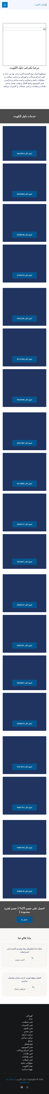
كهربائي (29, 1015)
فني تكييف (28, 1028)
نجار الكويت (27, 1066)
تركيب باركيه (27, 1034)
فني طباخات (27, 1056)
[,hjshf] (27, 1087)
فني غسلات (28, 1059)
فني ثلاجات (28, 1053)
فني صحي (28, 1031)
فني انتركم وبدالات (25, 1050)
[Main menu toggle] (5, 5)
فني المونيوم (27, 1047)
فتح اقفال (28, 1044)
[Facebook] (22, 1087)
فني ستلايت (27, 1021)
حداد (31, 1018)
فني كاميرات (27, 1025)
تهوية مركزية (27, 1069)
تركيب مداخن (27, 1037)
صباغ (30, 1040)
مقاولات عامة (27, 1063)
